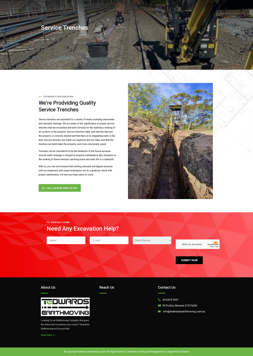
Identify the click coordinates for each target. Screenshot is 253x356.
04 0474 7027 (170, 299)
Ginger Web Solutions (178, 351)
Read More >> (48, 335)
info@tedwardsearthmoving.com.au (184, 311)
